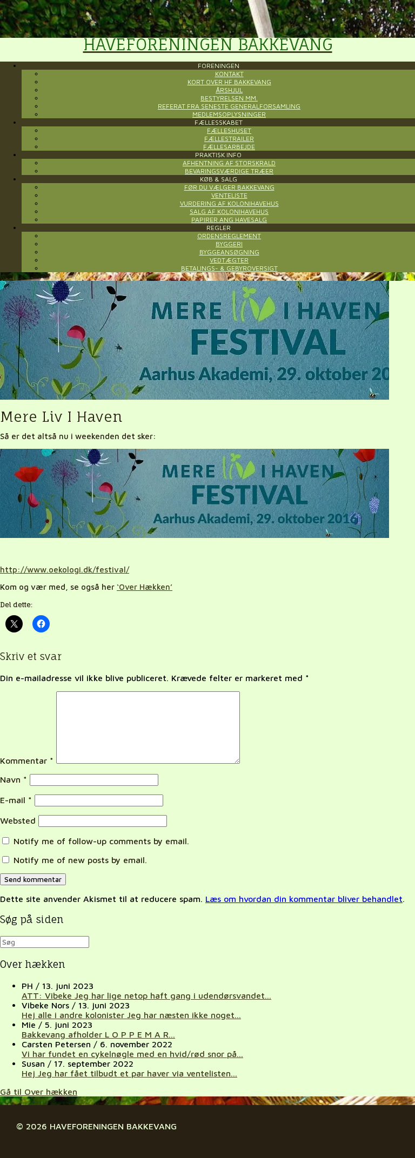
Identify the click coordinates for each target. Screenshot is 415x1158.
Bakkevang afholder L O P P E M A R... (98, 1034)
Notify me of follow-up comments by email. (101, 841)
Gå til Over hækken (38, 1091)
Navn (13, 779)
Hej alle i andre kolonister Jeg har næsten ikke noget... (131, 1015)
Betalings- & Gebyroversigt (229, 268)
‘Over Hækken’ (144, 586)
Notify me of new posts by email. (80, 860)
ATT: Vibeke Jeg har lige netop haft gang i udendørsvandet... (146, 995)
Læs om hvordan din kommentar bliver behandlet (304, 899)
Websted (18, 820)
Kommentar (26, 760)
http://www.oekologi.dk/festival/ (64, 569)
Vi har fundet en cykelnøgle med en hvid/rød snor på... (132, 1054)
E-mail (16, 800)
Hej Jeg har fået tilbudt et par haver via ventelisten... (129, 1073)
